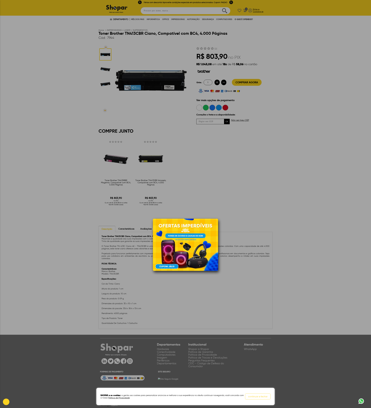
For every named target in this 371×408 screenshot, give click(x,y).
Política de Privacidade (119, 398)
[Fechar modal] (216, 225)
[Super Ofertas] (185, 244)
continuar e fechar (258, 396)
